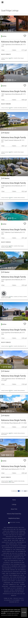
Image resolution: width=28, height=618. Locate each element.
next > (25, 491)
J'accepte (24, 612)
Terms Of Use (8, 598)
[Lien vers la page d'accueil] (14, 2)
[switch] (25, 36)
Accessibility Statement (12, 600)
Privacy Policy (18, 598)
